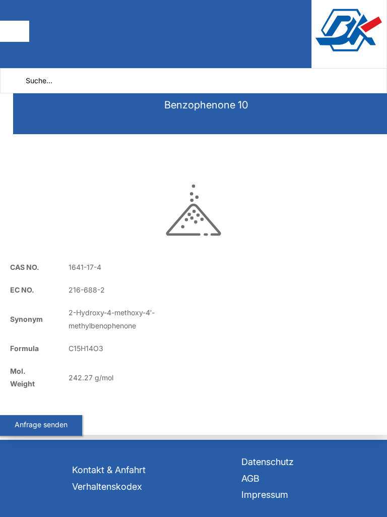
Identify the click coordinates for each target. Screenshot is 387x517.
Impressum (264, 494)
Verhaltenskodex (107, 486)
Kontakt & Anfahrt (109, 470)
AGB (250, 478)
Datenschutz (267, 461)
